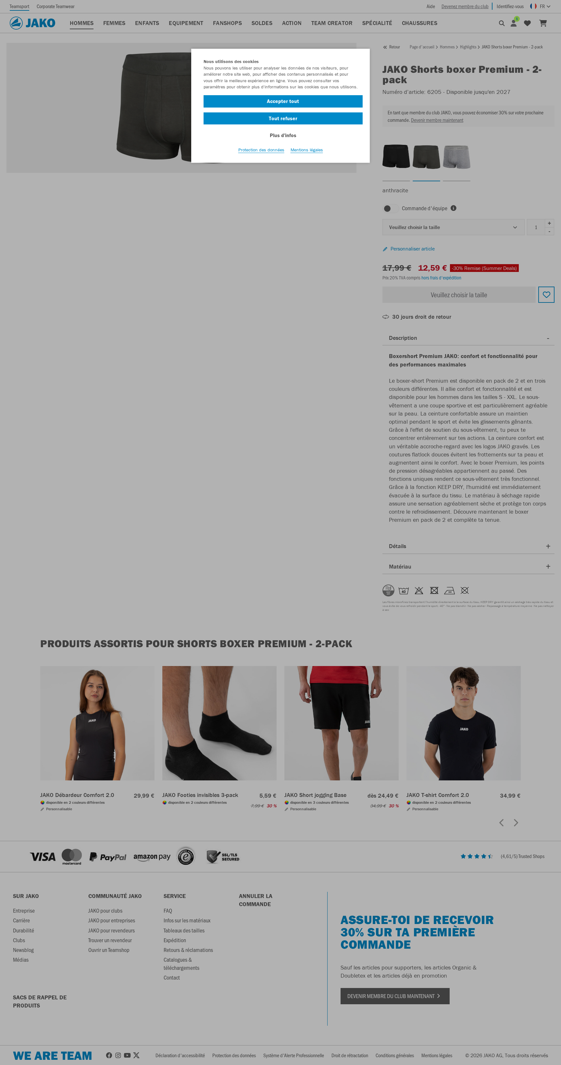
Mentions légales (307, 150)
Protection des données (261, 150)
